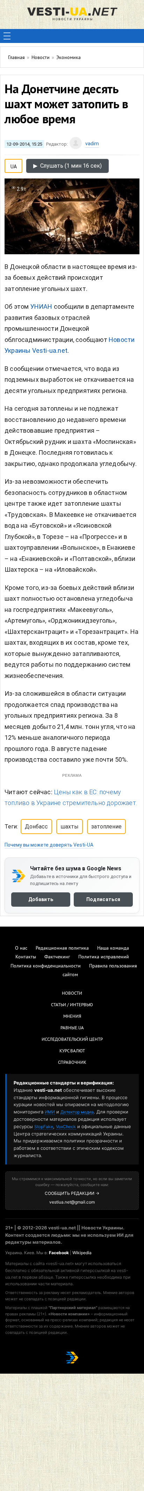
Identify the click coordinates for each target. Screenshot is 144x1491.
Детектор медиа (77, 1111)
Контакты (25, 957)
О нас (21, 948)
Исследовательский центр (72, 1040)
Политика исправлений (103, 957)
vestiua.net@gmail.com (72, 1202)
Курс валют (72, 1051)
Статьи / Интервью (72, 1005)
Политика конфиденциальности (45, 966)
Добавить (40, 899)
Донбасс (36, 826)
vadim (92, 143)
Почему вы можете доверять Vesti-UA (49, 845)
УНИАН (41, 306)
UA (13, 165)
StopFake (43, 1126)
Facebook (59, 1252)
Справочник (72, 1063)
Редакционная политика (62, 948)
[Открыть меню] (7, 36)
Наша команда (113, 948)
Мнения (72, 1016)
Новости (72, 993)
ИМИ (50, 1111)
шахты (69, 826)
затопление (106, 826)
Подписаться (103, 899)
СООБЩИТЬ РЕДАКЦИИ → (72, 1193)
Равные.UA (72, 1028)
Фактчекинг (57, 957)
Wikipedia (82, 1252)
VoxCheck (66, 1126)
